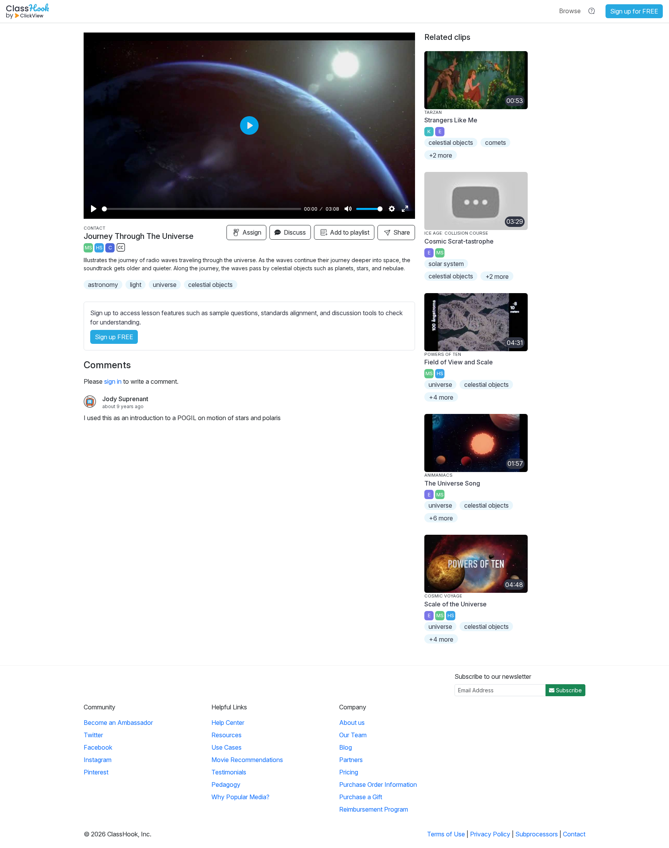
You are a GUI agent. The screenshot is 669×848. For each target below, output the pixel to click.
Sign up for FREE (634, 11)
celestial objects (210, 284)
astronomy (103, 284)
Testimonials (228, 772)
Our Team (353, 735)
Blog (345, 747)
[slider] (201, 209)
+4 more (441, 397)
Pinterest (96, 772)
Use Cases (226, 747)
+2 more (440, 155)
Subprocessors (536, 834)
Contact (574, 834)
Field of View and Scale (458, 362)
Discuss (294, 232)
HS (99, 248)
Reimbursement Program (373, 809)
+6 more (441, 518)
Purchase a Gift (360, 797)
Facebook (98, 747)
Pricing (348, 772)
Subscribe (568, 690)
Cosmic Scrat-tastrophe (459, 241)
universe (165, 284)
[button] (570, 11)
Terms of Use (446, 834)
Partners (351, 760)
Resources (226, 735)
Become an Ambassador (118, 722)
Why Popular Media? (240, 797)
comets (495, 142)
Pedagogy (225, 784)
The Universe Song (452, 483)
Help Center (227, 722)
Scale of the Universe (455, 604)
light (135, 284)
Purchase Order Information (378, 784)
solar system (446, 264)
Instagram (98, 760)
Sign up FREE (114, 337)
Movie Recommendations (247, 760)
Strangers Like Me (450, 120)
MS (88, 248)
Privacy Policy (490, 834)
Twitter (93, 735)
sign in (113, 381)
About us (352, 722)
